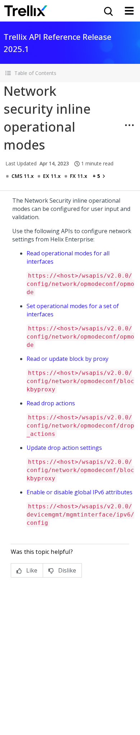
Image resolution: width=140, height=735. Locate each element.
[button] (70, 73)
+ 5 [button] (96, 176)
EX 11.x (52, 176)
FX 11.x (78, 176)
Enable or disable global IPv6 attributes (79, 492)
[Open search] (108, 10)
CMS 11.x (22, 176)
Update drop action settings (64, 448)
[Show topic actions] (129, 125)
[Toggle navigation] (129, 10)
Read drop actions (51, 403)
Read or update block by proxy (67, 359)
